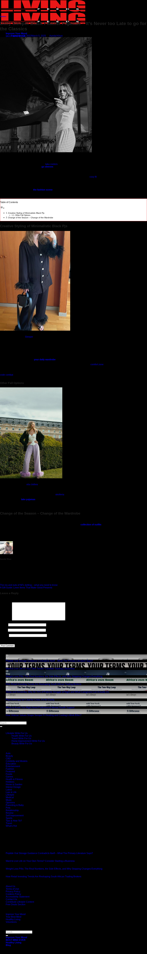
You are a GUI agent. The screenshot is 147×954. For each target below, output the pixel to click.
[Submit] (1, 726)
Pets (8, 808)
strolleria (59, 494)
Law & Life (11, 792)
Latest (9, 789)
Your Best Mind (13, 917)
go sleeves (47, 166)
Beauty (9, 756)
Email (3, 630)
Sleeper (29, 337)
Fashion (3, 16)
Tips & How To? (14, 820)
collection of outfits (91, 524)
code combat (6, 375)
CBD (8, 758)
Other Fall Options (22, 215)
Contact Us (11, 899)
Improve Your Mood (16, 33)
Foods (9, 774)
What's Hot (11, 826)
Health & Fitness (14, 779)
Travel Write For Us (21, 738)
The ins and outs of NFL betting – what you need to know (29, 585)
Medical (10, 797)
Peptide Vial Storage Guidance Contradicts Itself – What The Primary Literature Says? (49, 661)
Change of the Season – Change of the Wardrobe (30, 217)
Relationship (12, 810)
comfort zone (97, 364)
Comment (5, 619)
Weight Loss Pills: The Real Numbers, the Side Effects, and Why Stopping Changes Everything (54, 676)
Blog (8, 945)
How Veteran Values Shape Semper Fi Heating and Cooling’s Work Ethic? (43, 715)
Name (4, 624)
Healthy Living (13, 919)
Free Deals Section (15, 904)
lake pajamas (28, 499)
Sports (9, 818)
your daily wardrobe (45, 359)
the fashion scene (43, 189)
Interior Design (13, 787)
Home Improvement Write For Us (28, 741)
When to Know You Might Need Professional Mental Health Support (40, 707)
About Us (10, 886)
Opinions (10, 802)
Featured (10, 771)
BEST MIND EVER (16, 940)
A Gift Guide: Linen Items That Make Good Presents (26, 587)
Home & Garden (14, 784)
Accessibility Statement (17, 896)
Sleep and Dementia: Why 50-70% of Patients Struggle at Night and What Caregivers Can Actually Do (57, 692)
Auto (8, 753)
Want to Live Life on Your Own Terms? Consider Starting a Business (40, 668)
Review (9, 813)
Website (4, 635)
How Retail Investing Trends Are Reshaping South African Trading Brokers (43, 684)
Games (9, 776)
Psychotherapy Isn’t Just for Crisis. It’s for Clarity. (30, 699)
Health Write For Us (21, 736)
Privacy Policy (13, 891)
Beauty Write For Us (21, 743)
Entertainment (13, 766)
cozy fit (93, 177)
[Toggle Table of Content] (2, 208)
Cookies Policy (13, 894)
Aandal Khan (56, 36)
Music (9, 800)
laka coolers (51, 164)
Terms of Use (12, 889)
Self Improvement (15, 815)
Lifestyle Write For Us (17, 733)
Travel (9, 823)
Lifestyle (10, 795)
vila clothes (32, 484)
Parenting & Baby (15, 805)
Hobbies (10, 782)
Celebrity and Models (16, 761)
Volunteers (11, 922)
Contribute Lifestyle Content (20, 902)
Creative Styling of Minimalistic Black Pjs (26, 213)
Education (11, 763)
